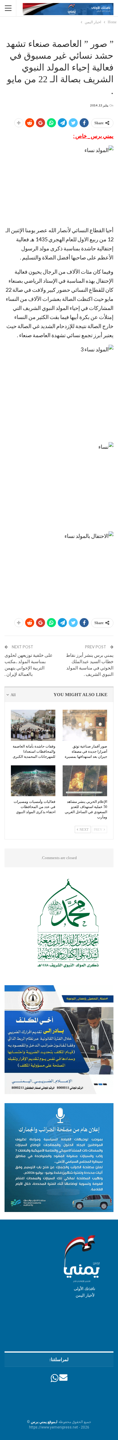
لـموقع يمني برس (44, 1422)
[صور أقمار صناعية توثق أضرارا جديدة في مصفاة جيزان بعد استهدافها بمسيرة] (85, 725)
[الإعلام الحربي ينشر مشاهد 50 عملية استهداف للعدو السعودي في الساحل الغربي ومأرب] (85, 781)
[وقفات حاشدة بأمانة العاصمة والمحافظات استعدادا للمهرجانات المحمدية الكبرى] (33, 725)
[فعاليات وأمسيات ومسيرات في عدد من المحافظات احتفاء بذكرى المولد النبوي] (33, 781)
